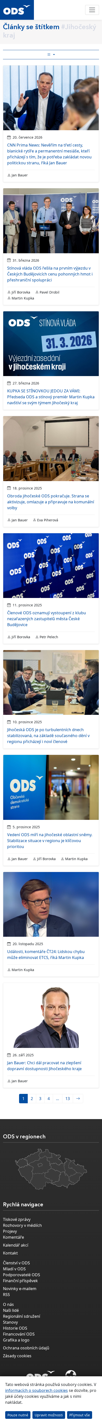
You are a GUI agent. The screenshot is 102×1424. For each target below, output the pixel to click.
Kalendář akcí (15, 1245)
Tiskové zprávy (16, 1219)
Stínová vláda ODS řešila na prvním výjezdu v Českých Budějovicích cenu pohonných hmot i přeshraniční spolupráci (50, 274)
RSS (6, 1294)
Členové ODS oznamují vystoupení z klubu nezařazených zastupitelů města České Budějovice (46, 618)
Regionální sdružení (21, 1316)
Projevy (10, 1231)
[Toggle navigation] (92, 10)
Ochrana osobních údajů (26, 1348)
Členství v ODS (16, 1263)
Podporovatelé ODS (21, 1274)
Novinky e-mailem (19, 1288)
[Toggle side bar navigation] (51, 54)
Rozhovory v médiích (22, 1225)
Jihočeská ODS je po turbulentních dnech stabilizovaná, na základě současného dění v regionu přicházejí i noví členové (48, 735)
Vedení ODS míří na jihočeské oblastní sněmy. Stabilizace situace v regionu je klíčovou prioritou (49, 840)
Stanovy (10, 1322)
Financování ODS (19, 1334)
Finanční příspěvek (20, 1280)
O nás (8, 1304)
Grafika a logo (16, 1340)
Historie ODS (15, 1328)
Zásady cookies (17, 1356)
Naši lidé (11, 1310)
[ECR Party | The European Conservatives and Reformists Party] (70, 1376)
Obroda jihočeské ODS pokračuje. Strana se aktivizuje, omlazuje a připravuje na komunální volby (50, 501)
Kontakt (10, 1253)
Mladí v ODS (14, 1269)
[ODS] (40, 1375)
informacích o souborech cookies (36, 1390)
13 (67, 1098)
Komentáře (13, 1237)
